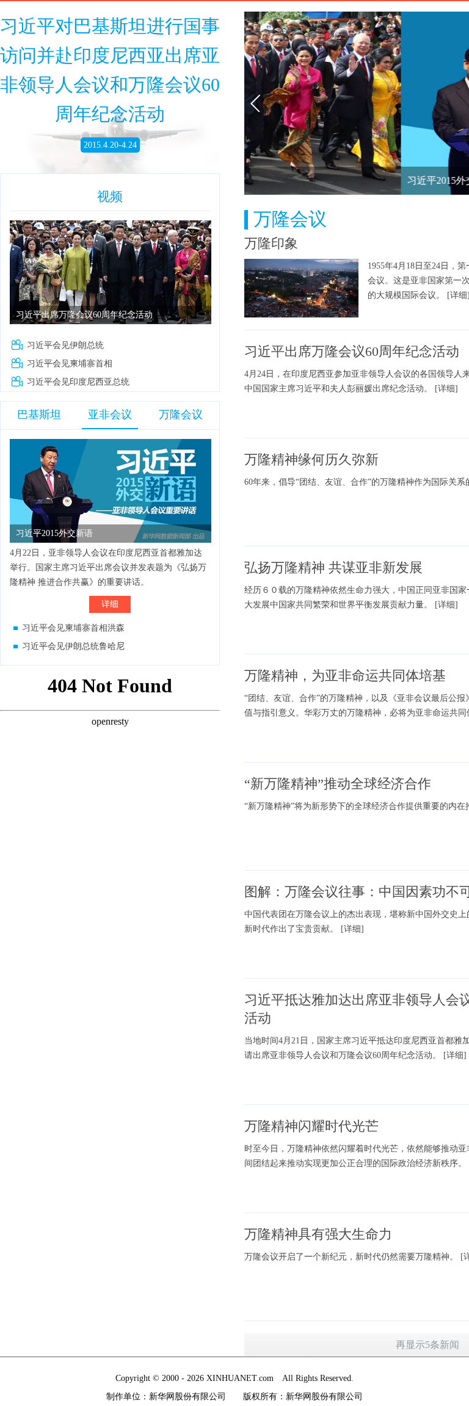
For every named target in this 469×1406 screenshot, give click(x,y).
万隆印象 (271, 243)
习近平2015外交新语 (54, 533)
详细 (109, 604)
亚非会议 (110, 414)
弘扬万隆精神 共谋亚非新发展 (333, 567)
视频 (110, 196)
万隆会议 (181, 414)
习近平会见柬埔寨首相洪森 (73, 627)
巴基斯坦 (39, 414)
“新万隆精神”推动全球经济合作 (337, 783)
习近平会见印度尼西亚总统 (78, 381)
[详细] (446, 388)
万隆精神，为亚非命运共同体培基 (345, 675)
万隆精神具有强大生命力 (318, 1234)
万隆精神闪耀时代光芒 (311, 1126)
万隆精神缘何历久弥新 (311, 459)
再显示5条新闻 (427, 1344)
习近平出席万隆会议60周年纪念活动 (84, 314)
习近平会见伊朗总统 (65, 345)
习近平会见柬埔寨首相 (69, 363)
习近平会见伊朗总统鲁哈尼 (73, 646)
